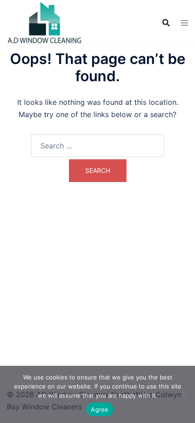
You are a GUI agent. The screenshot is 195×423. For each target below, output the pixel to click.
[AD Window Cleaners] (45, 21)
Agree (99, 409)
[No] (183, 394)
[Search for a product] (166, 22)
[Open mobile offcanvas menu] (184, 23)
